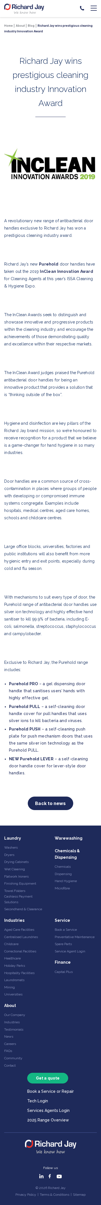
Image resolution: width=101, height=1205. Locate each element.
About (10, 1005)
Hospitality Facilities (19, 973)
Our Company (14, 1015)
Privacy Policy (25, 1195)
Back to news (50, 803)
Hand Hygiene (66, 881)
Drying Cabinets (16, 862)
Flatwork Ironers (16, 876)
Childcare (11, 944)
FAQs (8, 1051)
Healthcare (12, 958)
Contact (10, 1065)
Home (8, 25)
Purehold (48, 264)
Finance (63, 962)
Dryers (9, 855)
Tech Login (37, 1101)
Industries (14, 920)
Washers (11, 847)
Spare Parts (63, 944)
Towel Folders (14, 891)
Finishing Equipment (20, 883)
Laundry (12, 838)
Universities (13, 994)
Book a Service (66, 930)
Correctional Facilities (20, 951)
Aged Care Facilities (19, 930)
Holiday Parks (14, 966)
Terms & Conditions (54, 1195)
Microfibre (62, 888)
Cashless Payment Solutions (18, 899)
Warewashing (68, 838)
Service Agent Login (70, 951)
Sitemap (79, 1195)
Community (13, 1058)
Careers (10, 1044)
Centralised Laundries (21, 937)
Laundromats (14, 980)
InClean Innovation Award (66, 271)
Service (62, 920)
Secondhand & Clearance (23, 909)
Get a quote (47, 1078)
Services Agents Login (48, 1110)
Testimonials (13, 1029)
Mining (9, 987)
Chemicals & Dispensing (67, 854)
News (8, 1036)
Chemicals (63, 867)
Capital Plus (64, 972)
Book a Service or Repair (50, 1091)
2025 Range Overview (48, 1120)
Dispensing (63, 874)
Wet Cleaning (14, 869)
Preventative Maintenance (75, 937)
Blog (31, 25)
